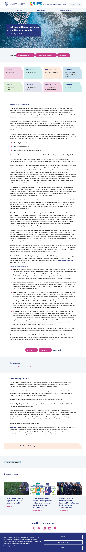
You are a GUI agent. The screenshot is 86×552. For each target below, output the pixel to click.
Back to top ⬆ (56, 350)
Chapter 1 (30, 350)
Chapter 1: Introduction (44, 55)
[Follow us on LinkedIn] (49, 529)
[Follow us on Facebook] (38, 529)
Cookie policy (15, 546)
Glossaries (62, 55)
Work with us (62, 4)
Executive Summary (24, 55)
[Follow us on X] (33, 529)
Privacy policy (6, 546)
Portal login (53, 4)
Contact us (46, 4)
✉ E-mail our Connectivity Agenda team (22, 366)
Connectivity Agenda (12, 462)
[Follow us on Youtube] (55, 529)
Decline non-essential (63, 542)
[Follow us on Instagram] (44, 529)
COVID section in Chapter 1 (64, 260)
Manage (63, 537)
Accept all (63, 548)
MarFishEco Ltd (15, 427)
